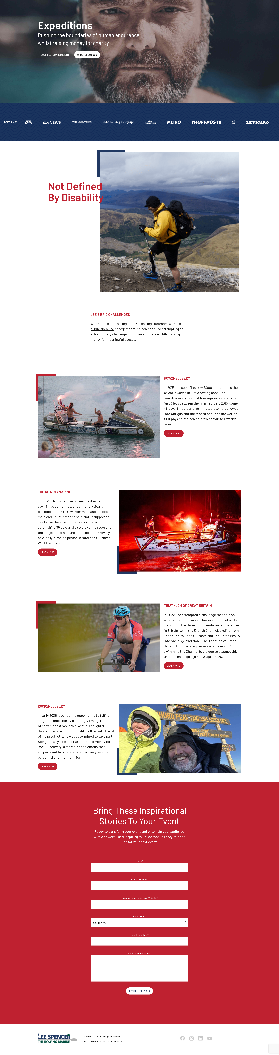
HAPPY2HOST (113, 1043)
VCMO (125, 1043)
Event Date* (139, 918)
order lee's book (87, 56)
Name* (139, 863)
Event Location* (139, 936)
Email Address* (139, 881)
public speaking (102, 331)
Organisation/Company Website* (139, 900)
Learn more (173, 435)
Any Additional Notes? (139, 955)
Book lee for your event (55, 56)
